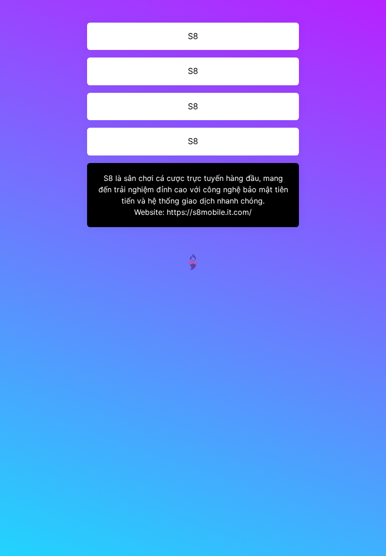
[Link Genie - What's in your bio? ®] (193, 261)
